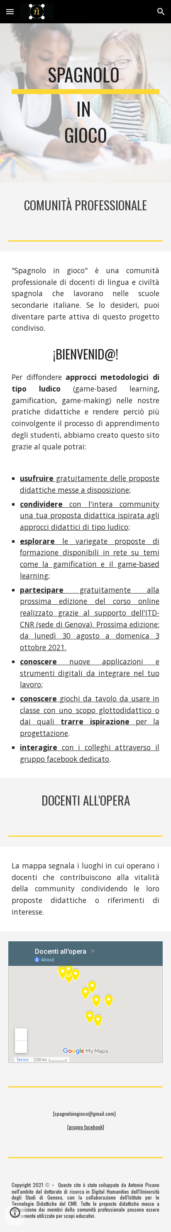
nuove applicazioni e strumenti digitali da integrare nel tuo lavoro (89, 672)
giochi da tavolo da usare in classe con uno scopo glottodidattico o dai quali (89, 709)
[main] (85, 103)
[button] (10, 11)
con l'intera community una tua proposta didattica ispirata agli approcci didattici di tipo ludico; (89, 515)
